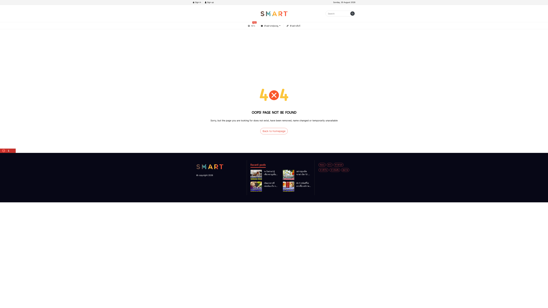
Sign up (210, 2)
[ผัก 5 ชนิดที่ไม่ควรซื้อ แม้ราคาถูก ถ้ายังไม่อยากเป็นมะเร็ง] (288, 187)
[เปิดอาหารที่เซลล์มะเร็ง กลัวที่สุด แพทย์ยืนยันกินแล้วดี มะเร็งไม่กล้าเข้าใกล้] (256, 187)
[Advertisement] (274, 51)
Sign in (198, 2)
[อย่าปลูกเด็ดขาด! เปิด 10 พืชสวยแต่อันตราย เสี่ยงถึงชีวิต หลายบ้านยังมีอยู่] (288, 175)
